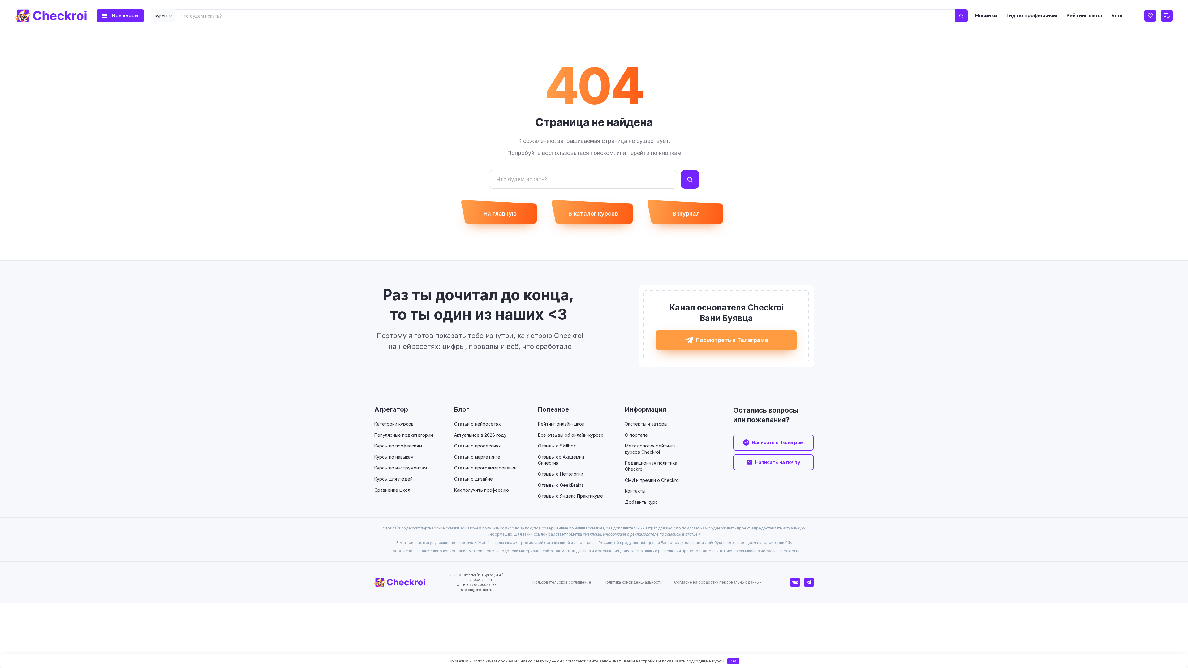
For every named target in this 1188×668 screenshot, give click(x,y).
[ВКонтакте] (795, 582)
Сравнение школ (392, 490)
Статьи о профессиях (477, 445)
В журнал (686, 213)
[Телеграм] (809, 582)
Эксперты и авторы (646, 423)
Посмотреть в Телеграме (732, 340)
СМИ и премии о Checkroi (652, 480)
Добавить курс (641, 502)
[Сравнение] (1167, 16)
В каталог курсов (593, 213)
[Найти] (961, 15)
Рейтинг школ (1084, 15)
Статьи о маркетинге (477, 457)
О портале (636, 435)
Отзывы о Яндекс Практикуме (570, 496)
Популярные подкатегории (403, 435)
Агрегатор (391, 409)
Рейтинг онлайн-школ (561, 423)
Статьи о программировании (485, 467)
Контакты (635, 491)
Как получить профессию (481, 490)
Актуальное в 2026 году (480, 435)
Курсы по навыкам (394, 457)
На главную (500, 213)
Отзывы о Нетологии (560, 474)
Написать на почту (777, 462)
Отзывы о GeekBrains (560, 485)
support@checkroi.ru (476, 590)
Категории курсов (394, 423)
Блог (1117, 15)
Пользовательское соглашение (561, 582)
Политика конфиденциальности (633, 582)
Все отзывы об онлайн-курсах (570, 435)
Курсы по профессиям (398, 445)
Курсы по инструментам (400, 467)
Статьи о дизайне (473, 479)
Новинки (986, 15)
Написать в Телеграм (778, 442)
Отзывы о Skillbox (557, 445)
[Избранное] (1150, 16)
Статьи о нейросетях (477, 423)
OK (733, 660)
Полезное (553, 409)
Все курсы (125, 15)
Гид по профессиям (1031, 15)
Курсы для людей (393, 479)
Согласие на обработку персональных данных (718, 582)
